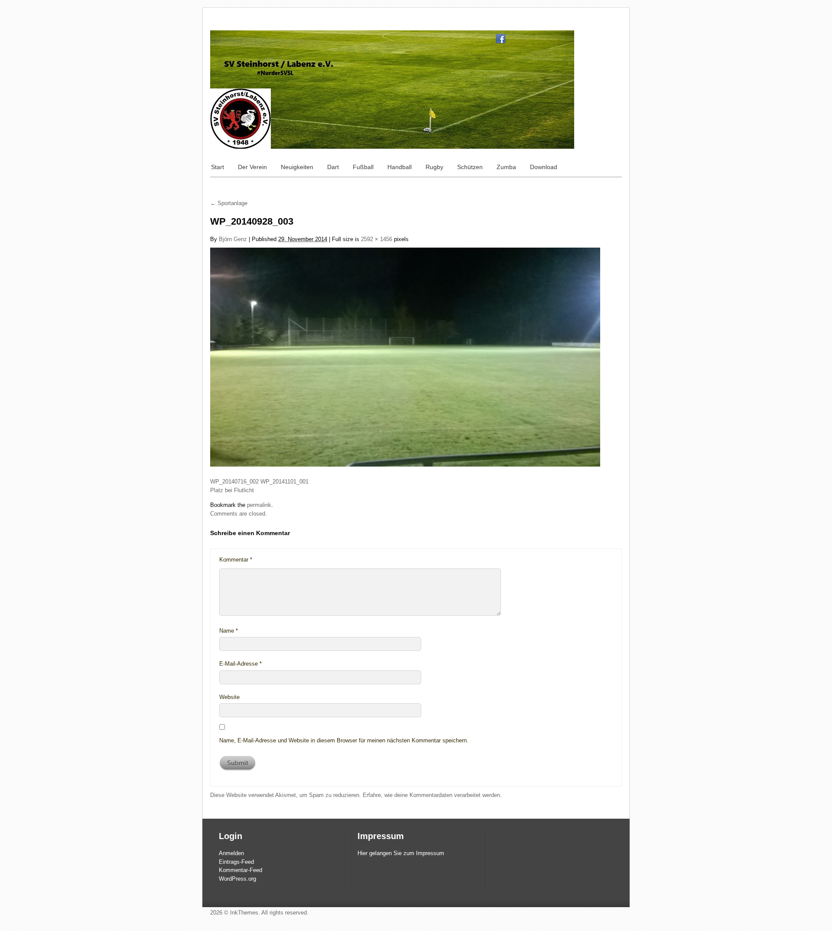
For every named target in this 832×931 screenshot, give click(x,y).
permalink (259, 505)
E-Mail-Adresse (240, 663)
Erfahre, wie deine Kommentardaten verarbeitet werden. (432, 795)
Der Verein (252, 166)
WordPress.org (237, 878)
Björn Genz (233, 239)
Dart (333, 166)
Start (217, 166)
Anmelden (231, 853)
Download (543, 166)
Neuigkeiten (297, 166)
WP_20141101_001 (284, 481)
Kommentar (235, 559)
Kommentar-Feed (240, 870)
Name (228, 630)
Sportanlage (228, 203)
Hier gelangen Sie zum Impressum (401, 853)
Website (229, 697)
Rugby (434, 166)
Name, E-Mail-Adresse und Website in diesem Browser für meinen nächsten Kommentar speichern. (343, 740)
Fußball (363, 166)
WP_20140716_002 (234, 481)
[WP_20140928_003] (405, 356)
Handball (399, 166)
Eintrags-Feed (236, 862)
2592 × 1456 (376, 239)
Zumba (506, 166)
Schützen (470, 166)
